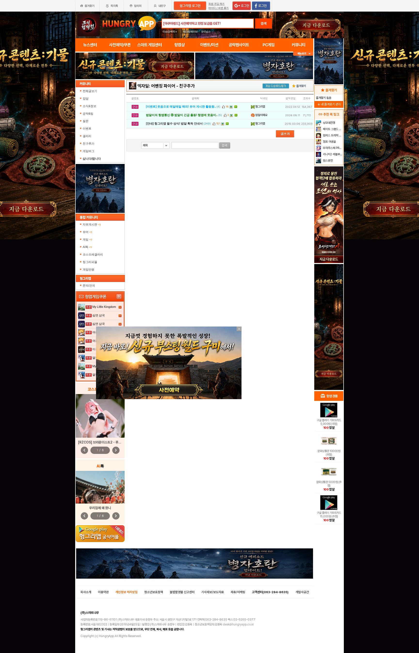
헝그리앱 (260, 106)
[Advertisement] (134, 92)
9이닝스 (205, 31)
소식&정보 (89, 106)
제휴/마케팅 (238, 592)
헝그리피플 (90, 262)
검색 (263, 23)
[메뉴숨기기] (303, 54)
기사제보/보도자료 (212, 592)
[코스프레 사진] (100, 416)
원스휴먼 (327, 160)
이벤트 (87, 128)
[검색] (224, 145)
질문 (86, 121)
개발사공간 (302, 592)
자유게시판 (92, 224)
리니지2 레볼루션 (332, 154)
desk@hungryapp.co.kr (238, 624)
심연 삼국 (98, 315)
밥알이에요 (261, 115)
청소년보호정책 (153, 592)
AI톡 (87, 247)
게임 (87, 239)
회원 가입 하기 (217, 4)
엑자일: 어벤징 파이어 (156, 85)
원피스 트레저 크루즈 (332, 135)
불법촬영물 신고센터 (182, 592)
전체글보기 (90, 91)
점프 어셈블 (329, 141)
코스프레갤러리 (93, 254)
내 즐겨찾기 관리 (329, 104)
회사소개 (86, 592)
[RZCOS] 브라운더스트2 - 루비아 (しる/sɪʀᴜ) (110, 442)
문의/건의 (89, 285)
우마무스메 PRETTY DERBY (332, 148)
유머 (87, 232)
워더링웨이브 (190, 31)
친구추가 (88, 143)
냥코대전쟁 (328, 122)
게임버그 (88, 151)
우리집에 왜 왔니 (100, 508)
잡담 (86, 98)
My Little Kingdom (104, 307)
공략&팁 (88, 113)
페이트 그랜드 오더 (332, 129)
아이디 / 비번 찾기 (219, 8)
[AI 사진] (100, 487)
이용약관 (103, 592)
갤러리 (87, 136)
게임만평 (88, 269)
